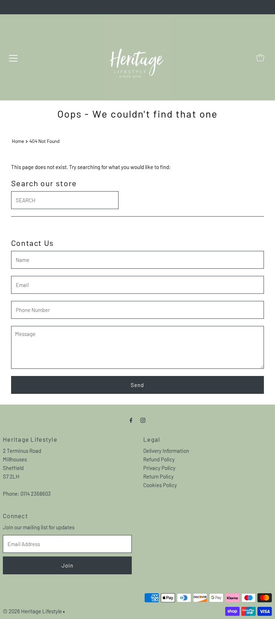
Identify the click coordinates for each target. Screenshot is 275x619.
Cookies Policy (160, 485)
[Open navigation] (13, 57)
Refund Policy (159, 459)
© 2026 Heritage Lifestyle (32, 611)
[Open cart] (260, 57)
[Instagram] (142, 419)
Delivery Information (166, 450)
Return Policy (158, 476)
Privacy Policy (159, 468)
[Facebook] (131, 419)
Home (18, 141)
